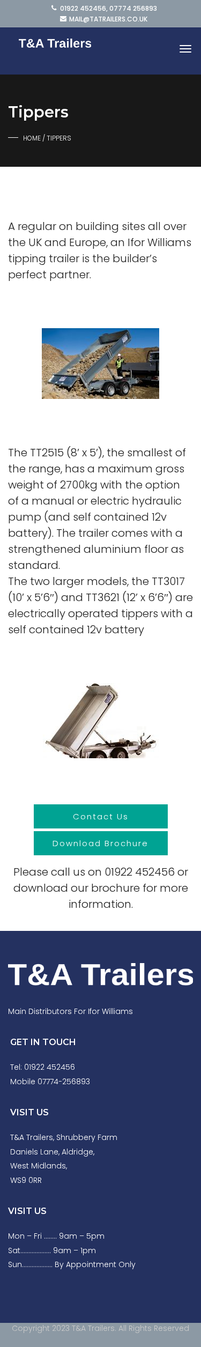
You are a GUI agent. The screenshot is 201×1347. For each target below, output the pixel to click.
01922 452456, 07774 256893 (108, 8)
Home (32, 138)
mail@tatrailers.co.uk (108, 19)
